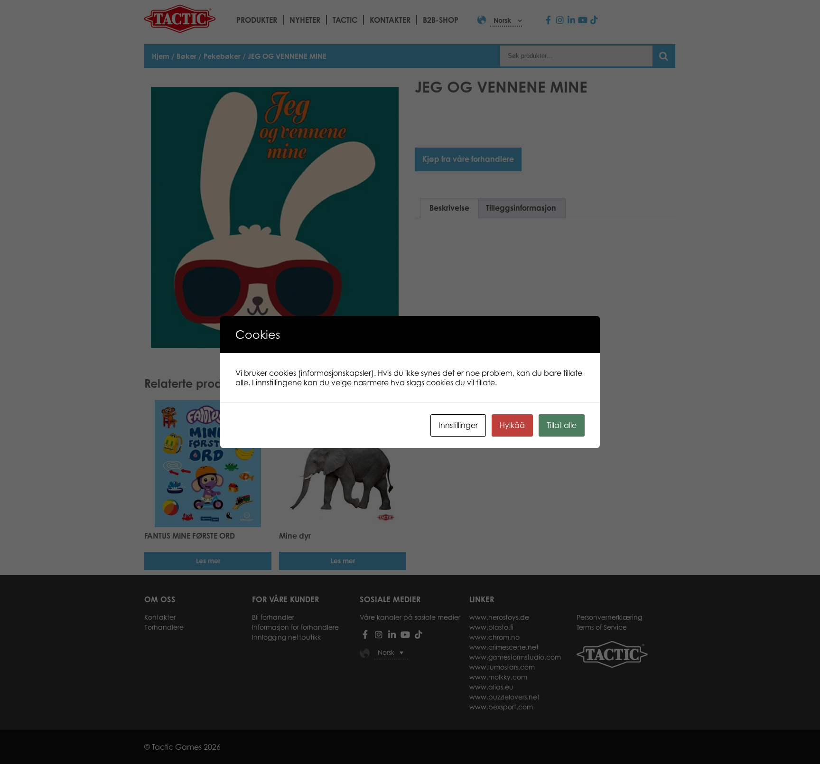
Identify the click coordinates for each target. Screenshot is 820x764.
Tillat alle (562, 425)
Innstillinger (458, 425)
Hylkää (512, 425)
